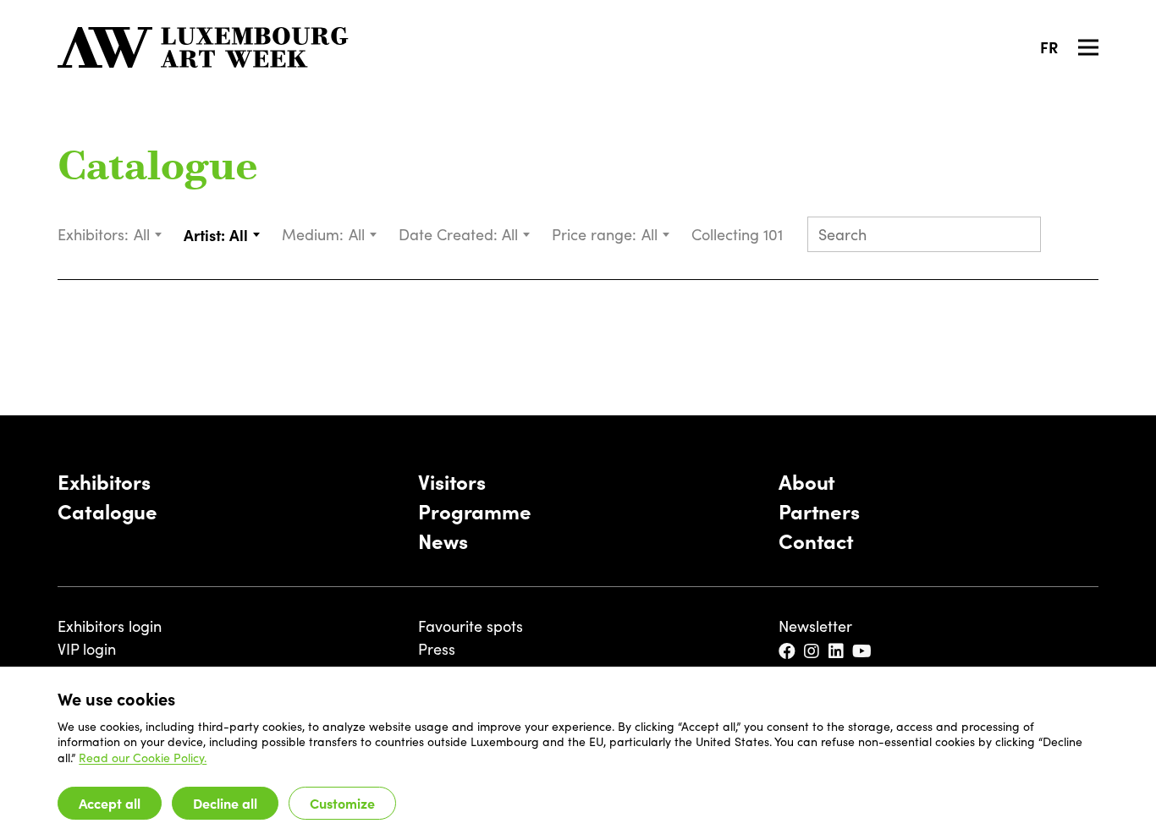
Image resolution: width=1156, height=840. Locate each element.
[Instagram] (813, 651)
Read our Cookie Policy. (142, 757)
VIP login (87, 649)
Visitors (452, 480)
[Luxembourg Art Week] (203, 47)
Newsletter (815, 626)
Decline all (225, 802)
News (443, 540)
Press (436, 649)
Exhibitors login (110, 626)
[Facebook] (788, 651)
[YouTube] (863, 651)
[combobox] (148, 234)
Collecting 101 (739, 234)
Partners (819, 510)
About (807, 480)
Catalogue (158, 169)
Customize (342, 802)
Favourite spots (470, 626)
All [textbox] (142, 234)
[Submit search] (1020, 236)
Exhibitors (104, 480)
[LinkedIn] (837, 651)
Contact (816, 540)
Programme (474, 510)
